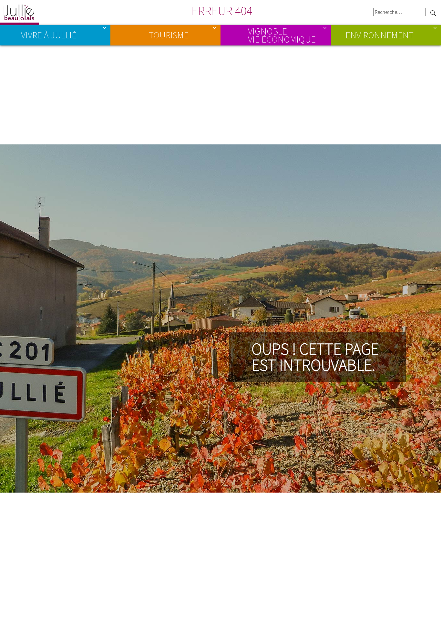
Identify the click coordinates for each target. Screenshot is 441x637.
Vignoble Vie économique (282, 34)
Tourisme (169, 35)
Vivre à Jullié (49, 35)
